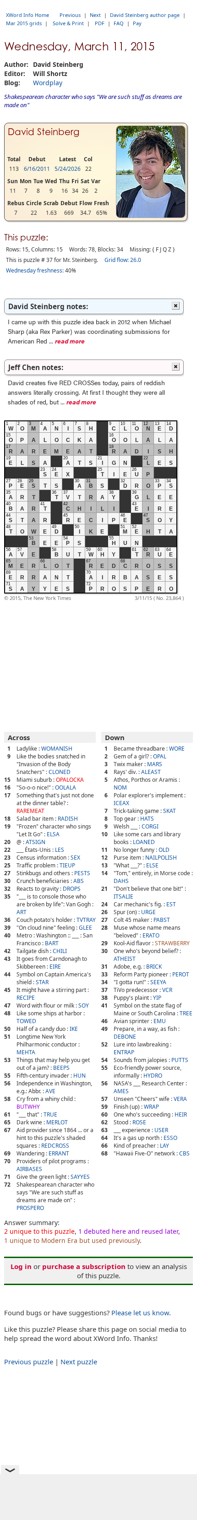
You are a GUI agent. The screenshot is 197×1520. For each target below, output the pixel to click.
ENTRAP (124, 1052)
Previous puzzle (28, 1361)
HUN (79, 1075)
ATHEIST (125, 959)
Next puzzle (78, 1361)
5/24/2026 (68, 169)
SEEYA (158, 982)
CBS (184, 1153)
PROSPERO (30, 1208)
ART (21, 912)
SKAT (169, 811)
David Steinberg (43, 131)
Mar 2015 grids (24, 23)
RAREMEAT (30, 811)
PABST (161, 920)
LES (59, 850)
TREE (186, 1013)
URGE (148, 912)
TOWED (26, 1021)
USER (161, 1130)
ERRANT (59, 1153)
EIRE (55, 966)
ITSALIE (123, 896)
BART (52, 943)
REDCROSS (55, 1146)
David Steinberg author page (145, 14)
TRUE (50, 1114)
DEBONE (125, 1037)
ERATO (150, 935)
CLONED (60, 772)
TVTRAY (86, 920)
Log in (21, 1266)
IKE (74, 1029)
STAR (42, 982)
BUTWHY (28, 1107)
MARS (154, 764)
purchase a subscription (84, 1266)
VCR (167, 990)
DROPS (72, 889)
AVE (50, 1091)
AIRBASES (29, 1169)
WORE (177, 748)
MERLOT (57, 1122)
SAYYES (80, 1177)
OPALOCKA (70, 780)
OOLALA (65, 787)
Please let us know (140, 1312)
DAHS (121, 881)
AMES (121, 1091)
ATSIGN (35, 842)
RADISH (68, 819)
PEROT (180, 974)
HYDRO (152, 1075)
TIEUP (67, 865)
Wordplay (47, 82)
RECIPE (25, 998)
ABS (78, 881)
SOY (83, 1005)
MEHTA (25, 1052)
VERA (180, 1099)
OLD (164, 850)
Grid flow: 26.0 (122, 260)
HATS (147, 819)
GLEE (85, 928)
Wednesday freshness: (35, 270)
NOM (120, 787)
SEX (75, 857)
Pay (137, 23)
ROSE (139, 1122)
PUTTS (179, 1060)
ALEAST (151, 772)
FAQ (119, 23)
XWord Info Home (27, 14)
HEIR (181, 1114)
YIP (157, 998)
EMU (159, 1021)
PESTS (82, 873)
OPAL (159, 756)
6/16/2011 (37, 169)
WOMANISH (56, 748)
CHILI (60, 951)
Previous (70, 14)
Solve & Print (68, 23)
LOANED (144, 842)
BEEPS (61, 1068)
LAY (164, 1146)
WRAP (151, 1107)
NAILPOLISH (161, 857)
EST (171, 904)
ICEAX (121, 803)
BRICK (154, 966)
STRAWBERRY (172, 943)
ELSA (53, 834)
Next (95, 14)
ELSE (152, 865)
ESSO (170, 1138)
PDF (99, 23)
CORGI (150, 826)
